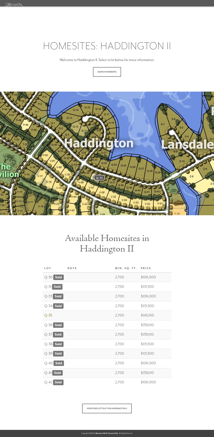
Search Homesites (107, 72)
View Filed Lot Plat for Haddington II (107, 408)
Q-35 (99, 177)
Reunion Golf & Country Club (107, 433)
